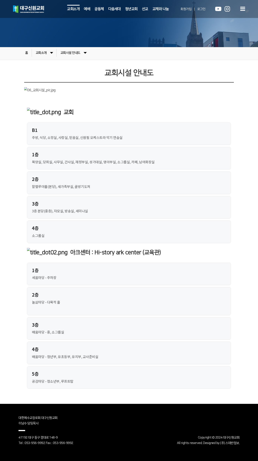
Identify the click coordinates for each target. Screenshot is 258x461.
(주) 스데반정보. (229, 443)
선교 (145, 9)
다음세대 (114, 9)
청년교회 (131, 9)
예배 (87, 9)
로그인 (201, 9)
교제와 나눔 (160, 9)
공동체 (99, 9)
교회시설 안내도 (70, 53)
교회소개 (73, 9)
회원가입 (186, 9)
